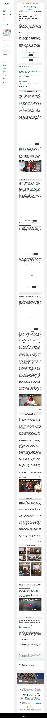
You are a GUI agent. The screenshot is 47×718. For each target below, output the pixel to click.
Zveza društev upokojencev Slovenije (32, 188)
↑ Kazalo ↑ (39, 289)
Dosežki (4, 17)
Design (4, 61)
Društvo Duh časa (25, 369)
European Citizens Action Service (30, 148)
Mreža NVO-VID (5, 14)
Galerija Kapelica (32, 94)
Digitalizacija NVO (5, 10)
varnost (31, 656)
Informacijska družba (5, 68)
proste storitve (38, 655)
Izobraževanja (4, 69)
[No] (45, 715)
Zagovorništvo (4, 11)
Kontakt (4, 20)
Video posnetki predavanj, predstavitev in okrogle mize (29, 83)
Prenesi (31, 55)
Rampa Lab (28, 342)
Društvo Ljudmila (23, 382)
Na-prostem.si (4, 75)
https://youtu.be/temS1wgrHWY (25, 596)
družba (26, 654)
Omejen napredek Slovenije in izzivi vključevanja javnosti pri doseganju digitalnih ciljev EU (6, 50)
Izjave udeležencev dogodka (24, 78)
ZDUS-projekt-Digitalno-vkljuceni (28, 220)
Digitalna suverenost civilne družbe (25, 66)
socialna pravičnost (27, 656)
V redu (24, 716)
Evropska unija (4, 65)
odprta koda (29, 655)
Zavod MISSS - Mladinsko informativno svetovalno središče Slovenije (28, 699)
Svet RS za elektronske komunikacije (32, 431)
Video (3, 82)
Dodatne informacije (23, 86)
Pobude (4, 78)
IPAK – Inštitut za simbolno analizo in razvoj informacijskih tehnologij (29, 690)
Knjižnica (4, 72)
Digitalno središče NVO (22, 654)
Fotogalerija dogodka (23, 81)
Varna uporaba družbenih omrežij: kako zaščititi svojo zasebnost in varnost (7, 46)
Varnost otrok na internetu (6, 52)
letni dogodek (37, 654)
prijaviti (32, 665)
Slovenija (23, 656)
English (4, 18)
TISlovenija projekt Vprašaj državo (28, 253)
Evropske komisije (25, 422)
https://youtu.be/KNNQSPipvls (32, 591)
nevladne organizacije (24, 655)
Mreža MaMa (33, 257)
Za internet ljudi (5, 8)
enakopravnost (29, 654)
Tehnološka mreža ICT (29, 464)
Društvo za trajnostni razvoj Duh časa (33, 697)
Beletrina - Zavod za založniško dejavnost (35, 698)
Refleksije (4, 79)
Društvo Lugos (27, 458)
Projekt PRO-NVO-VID (23, 688)
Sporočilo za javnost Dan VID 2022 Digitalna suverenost (30, 57)
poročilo (32, 655)
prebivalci (34, 655)
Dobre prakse (4, 62)
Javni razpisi (4, 71)
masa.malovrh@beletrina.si (25, 627)
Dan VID (4, 15)
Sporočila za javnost (5, 81)
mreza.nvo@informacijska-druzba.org (27, 622)
